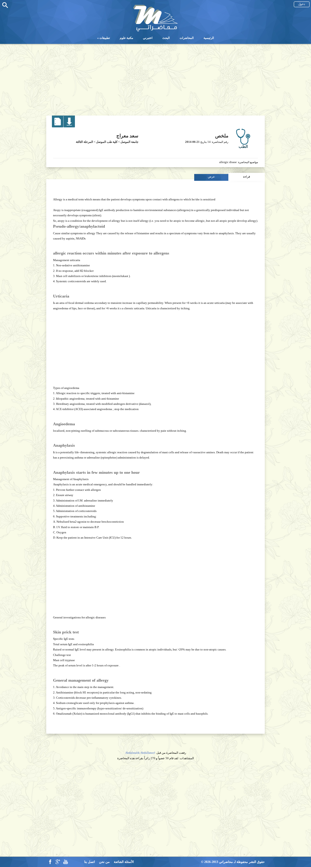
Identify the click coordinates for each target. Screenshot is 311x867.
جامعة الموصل (129, 142)
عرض (211, 176)
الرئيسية (209, 38)
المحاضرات (187, 38)
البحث (166, 38)
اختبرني (148, 38)
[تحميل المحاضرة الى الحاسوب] (69, 126)
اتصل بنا (89, 862)
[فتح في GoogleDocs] (58, 126)
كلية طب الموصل (106, 142)
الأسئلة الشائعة (124, 862)
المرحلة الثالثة (84, 142)
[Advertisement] (155, 78)
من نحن (104, 862)
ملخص (221, 136)
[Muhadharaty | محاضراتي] (155, 31)
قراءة (246, 176)
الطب (243, 147)
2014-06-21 (192, 142)
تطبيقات (104, 38)
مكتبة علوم (126, 38)
